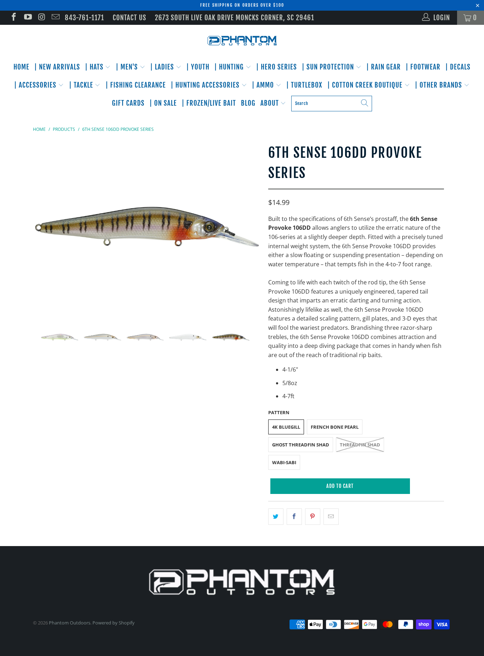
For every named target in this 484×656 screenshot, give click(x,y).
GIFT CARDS (128, 103)
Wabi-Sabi (284, 462)
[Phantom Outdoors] (242, 41)
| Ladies (163, 67)
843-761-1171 (84, 17)
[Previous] (45, 226)
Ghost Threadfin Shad (300, 444)
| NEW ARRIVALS (57, 67)
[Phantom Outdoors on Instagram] (41, 17)
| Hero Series (276, 67)
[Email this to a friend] (331, 516)
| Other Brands (439, 85)
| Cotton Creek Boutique (365, 85)
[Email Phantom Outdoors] (55, 17)
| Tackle (82, 85)
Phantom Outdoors (69, 622)
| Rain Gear (383, 67)
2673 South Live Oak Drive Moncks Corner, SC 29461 (234, 17)
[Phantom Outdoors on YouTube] (27, 17)
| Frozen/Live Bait (209, 103)
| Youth (197, 67)
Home (21, 67)
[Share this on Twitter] (275, 516)
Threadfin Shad (360, 444)
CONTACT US (129, 17)
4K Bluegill (286, 427)
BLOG (248, 103)
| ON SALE (163, 103)
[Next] (248, 226)
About (270, 103)
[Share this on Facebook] (294, 516)
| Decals (458, 67)
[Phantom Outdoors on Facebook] (13, 17)
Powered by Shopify (113, 622)
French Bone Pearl (335, 427)
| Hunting (230, 67)
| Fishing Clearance (136, 85)
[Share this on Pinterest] (312, 516)
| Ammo (264, 85)
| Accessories (36, 85)
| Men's (128, 67)
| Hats (95, 67)
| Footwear (423, 67)
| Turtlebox (304, 85)
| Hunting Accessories (206, 85)
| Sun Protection (329, 67)
